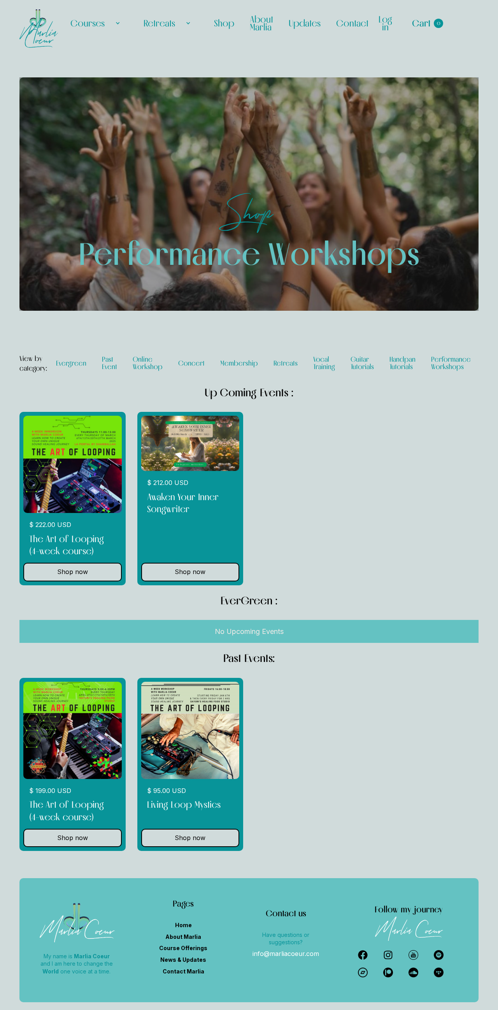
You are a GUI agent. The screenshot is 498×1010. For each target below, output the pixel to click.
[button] (95, 23)
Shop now (72, 572)
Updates (305, 23)
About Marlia (261, 23)
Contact (352, 23)
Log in (385, 23)
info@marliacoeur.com (286, 953)
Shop (224, 23)
